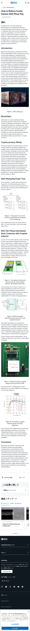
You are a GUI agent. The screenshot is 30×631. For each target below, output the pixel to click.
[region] (15, 620)
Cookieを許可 (15, 628)
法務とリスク (4, 595)
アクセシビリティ (5, 601)
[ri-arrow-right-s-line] (19, 533)
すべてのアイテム (5, 503)
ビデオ (11, 503)
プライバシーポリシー (6, 606)
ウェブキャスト (18, 503)
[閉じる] (28, 611)
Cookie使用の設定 (15, 624)
